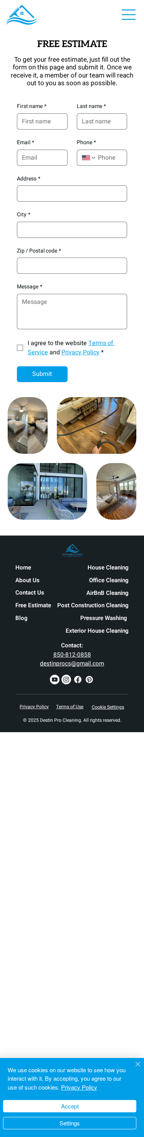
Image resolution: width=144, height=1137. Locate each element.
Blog (21, 618)
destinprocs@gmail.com (72, 663)
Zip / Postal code (39, 251)
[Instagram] (66, 679)
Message (29, 287)
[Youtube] (55, 679)
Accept (70, 1106)
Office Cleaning (109, 580)
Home (23, 567)
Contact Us (29, 592)
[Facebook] (78, 679)
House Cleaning (108, 567)
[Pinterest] (89, 679)
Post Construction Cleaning (93, 605)
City (23, 215)
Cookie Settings (108, 707)
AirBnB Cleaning (107, 593)
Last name (91, 106)
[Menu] (129, 15)
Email (25, 143)
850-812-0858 (72, 654)
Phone (86, 143)
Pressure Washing (104, 618)
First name (31, 106)
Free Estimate (33, 605)
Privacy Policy (34, 706)
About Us (27, 580)
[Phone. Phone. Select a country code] (89, 158)
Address (28, 179)
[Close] (133, 1069)
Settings (70, 1123)
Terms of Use (69, 706)
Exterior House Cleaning (97, 631)
